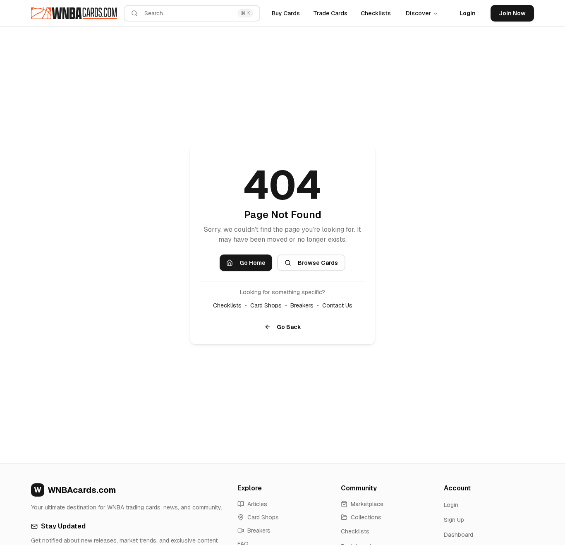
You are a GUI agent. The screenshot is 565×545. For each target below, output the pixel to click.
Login (468, 13)
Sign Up (454, 519)
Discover (418, 13)
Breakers (302, 305)
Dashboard (458, 534)
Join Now (512, 13)
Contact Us (337, 305)
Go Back (289, 327)
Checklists (376, 13)
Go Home (252, 262)
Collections (366, 517)
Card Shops (266, 305)
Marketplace (367, 504)
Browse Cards (318, 262)
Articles (257, 504)
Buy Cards (286, 13)
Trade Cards (330, 13)
